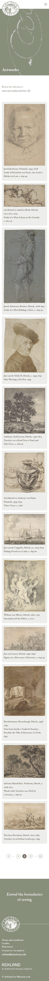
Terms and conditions (13, 940)
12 (41, 856)
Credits (5, 943)
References (7, 946)
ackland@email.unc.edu (14, 954)
